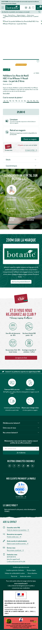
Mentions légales (31, 570)
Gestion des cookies (25, 576)
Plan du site (14, 576)
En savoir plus (8, 150)
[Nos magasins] (26, 7)
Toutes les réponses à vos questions (16, 530)
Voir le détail (6, 93)
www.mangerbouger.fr (21, 583)
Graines (14, 274)
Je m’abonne (21, 452)
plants (20, 274)
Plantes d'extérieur (21, 15)
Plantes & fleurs (11, 15)
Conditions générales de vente (21, 567)
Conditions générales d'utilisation (15, 570)
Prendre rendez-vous (13, 537)
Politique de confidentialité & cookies (15, 573)
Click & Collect (30, 389)
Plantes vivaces (30, 15)
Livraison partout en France (12, 408)
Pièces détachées (32, 573)
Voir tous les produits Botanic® (21, 282)
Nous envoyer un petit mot (14, 550)
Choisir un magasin (30, 139)
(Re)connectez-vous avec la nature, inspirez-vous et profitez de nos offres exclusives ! (21, 442)
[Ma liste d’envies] (33, 7)
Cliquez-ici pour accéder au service (16, 543)
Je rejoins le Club (29, 150)
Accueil (4, 15)
